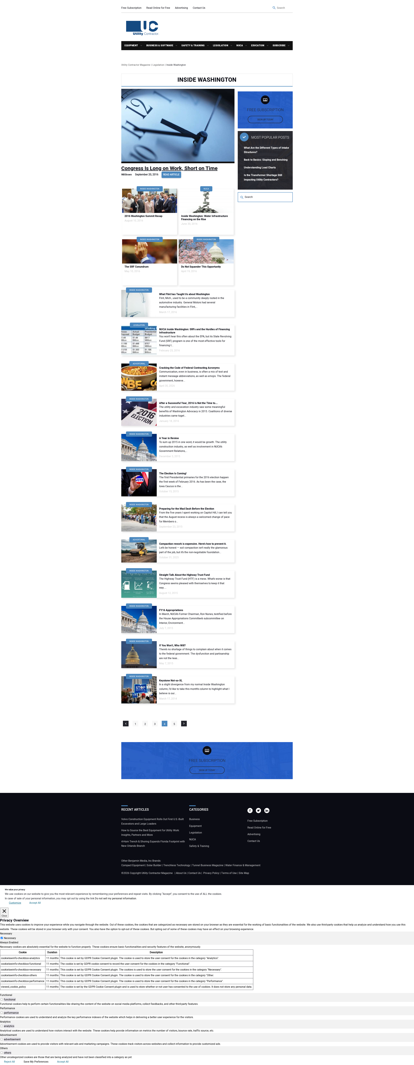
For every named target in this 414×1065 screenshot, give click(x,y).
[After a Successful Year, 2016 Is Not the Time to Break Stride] (139, 412)
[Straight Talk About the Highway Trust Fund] (139, 584)
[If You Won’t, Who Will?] (139, 654)
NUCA (239, 45)
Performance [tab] (7, 1008)
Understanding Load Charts (260, 168)
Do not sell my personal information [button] (115, 898)
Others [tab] (4, 1048)
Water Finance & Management (242, 865)
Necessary (10, 938)
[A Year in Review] (139, 447)
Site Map (244, 873)
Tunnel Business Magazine (207, 865)
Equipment (131, 45)
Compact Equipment (133, 865)
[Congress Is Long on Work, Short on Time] (177, 126)
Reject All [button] (9, 1062)
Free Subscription (131, 8)
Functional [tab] (6, 995)
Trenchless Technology (176, 865)
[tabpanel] (207, 967)
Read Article (171, 174)
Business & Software (159, 45)
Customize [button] (15, 903)
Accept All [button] (35, 903)
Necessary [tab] (6, 934)
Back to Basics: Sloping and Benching (266, 160)
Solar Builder (154, 865)
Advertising (181, 8)
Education (257, 45)
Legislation (220, 45)
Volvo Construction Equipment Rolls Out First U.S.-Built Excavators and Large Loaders (152, 821)
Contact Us (199, 8)
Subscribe (279, 45)
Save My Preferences (36, 1062)
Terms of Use (229, 873)
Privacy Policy (211, 873)
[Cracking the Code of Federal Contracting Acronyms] (139, 377)
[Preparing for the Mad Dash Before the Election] (139, 518)
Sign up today (265, 119)
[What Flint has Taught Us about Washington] (139, 303)
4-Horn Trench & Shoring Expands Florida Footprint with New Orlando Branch (153, 844)
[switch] (2, 999)
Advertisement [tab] (8, 1035)
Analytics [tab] (5, 1022)
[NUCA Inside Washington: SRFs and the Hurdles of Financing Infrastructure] (139, 340)
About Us (181, 873)
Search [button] (274, 8)
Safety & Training (193, 45)
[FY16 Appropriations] (139, 619)
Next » (184, 723)
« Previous (126, 723)
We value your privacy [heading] (15, 889)
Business (194, 819)
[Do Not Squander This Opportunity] (206, 251)
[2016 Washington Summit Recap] (149, 201)
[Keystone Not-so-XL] (139, 689)
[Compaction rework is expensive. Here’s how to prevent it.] (139, 551)
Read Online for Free (158, 8)
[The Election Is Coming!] (139, 482)
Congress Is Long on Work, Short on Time (169, 168)
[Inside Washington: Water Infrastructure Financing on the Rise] (206, 201)
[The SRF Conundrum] (149, 251)
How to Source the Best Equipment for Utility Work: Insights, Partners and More (150, 832)
